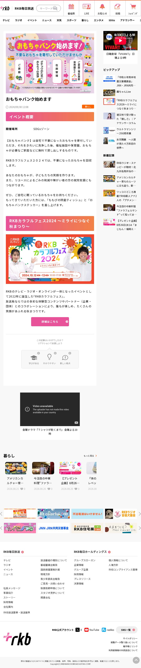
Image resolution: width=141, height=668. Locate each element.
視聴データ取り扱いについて (124, 642)
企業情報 (79, 565)
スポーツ (71, 20)
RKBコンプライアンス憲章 (123, 569)
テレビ (6, 20)
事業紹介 (8, 592)
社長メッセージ (11, 588)
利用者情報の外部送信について (123, 650)
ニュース (47, 20)
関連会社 (45, 597)
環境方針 (45, 574)
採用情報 (8, 602)
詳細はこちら (50, 321)
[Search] (55, 8)
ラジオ (18, 20)
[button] (1, 514)
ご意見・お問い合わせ (53, 583)
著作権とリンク (130, 646)
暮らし (85, 20)
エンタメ (99, 20)
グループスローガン (84, 560)
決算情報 (79, 583)
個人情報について (118, 560)
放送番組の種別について (54, 560)
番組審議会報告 (49, 565)
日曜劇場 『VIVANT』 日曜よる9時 (120, 56)
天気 (59, 20)
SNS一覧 (126, 630)
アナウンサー (127, 20)
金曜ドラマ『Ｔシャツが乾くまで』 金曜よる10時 (50, 431)
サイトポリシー (130, 638)
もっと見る (89, 455)
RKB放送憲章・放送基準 (16, 612)
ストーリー (9, 597)
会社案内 (8, 606)
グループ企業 (81, 569)
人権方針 (113, 565)
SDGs (112, 20)
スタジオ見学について (53, 592)
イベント (32, 20)
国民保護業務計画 (50, 569)
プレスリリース (82, 579)
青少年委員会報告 (50, 579)
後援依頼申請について (53, 588)
